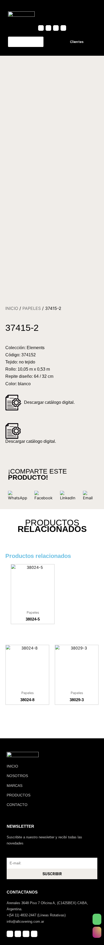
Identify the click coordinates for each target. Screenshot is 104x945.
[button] (91, 14)
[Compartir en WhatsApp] (19, 496)
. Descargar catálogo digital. (48, 402)
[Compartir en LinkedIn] (69, 496)
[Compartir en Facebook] (44, 496)
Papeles (31, 308)
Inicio (11, 308)
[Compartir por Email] (89, 496)
